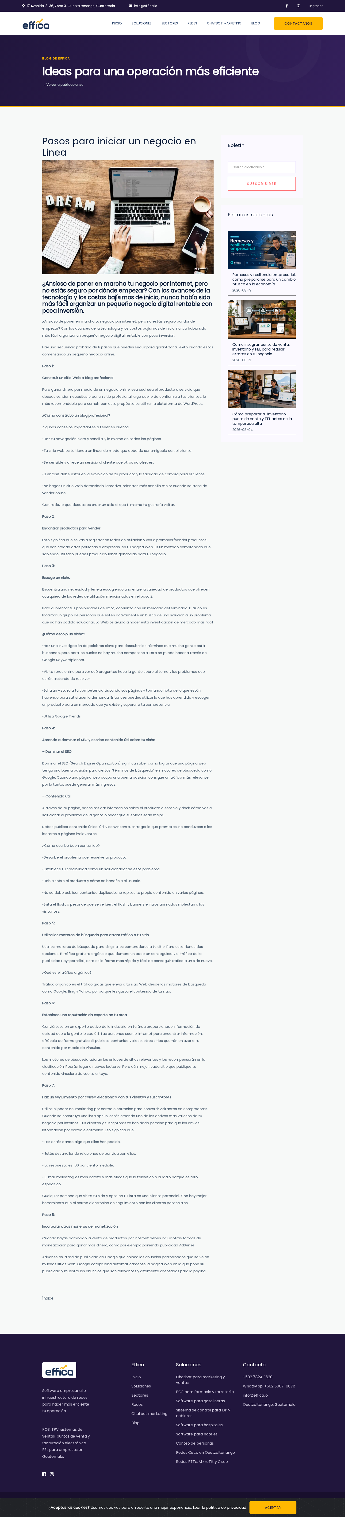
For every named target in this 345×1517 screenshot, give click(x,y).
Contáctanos (298, 23)
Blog (255, 23)
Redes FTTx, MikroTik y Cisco (202, 1461)
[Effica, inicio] (35, 23)
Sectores (169, 23)
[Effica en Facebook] (284, 6)
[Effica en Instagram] (295, 6)
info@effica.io (145, 6)
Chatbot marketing (224, 23)
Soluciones (142, 23)
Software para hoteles (197, 1434)
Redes (192, 23)
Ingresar (316, 6)
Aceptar (273, 1507)
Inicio (117, 23)
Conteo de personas (195, 1443)
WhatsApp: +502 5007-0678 (269, 1386)
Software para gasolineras (200, 1401)
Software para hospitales (199, 1425)
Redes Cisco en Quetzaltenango (205, 1452)
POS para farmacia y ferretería (205, 1392)
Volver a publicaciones (62, 84)
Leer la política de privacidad (219, 1507)
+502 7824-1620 (257, 1377)
